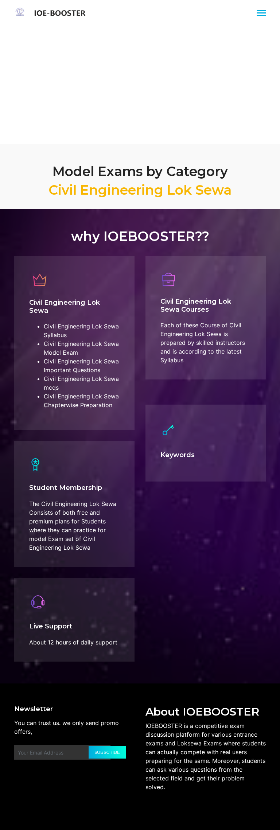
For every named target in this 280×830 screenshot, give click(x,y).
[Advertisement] (140, 81)
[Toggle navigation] (261, 13)
